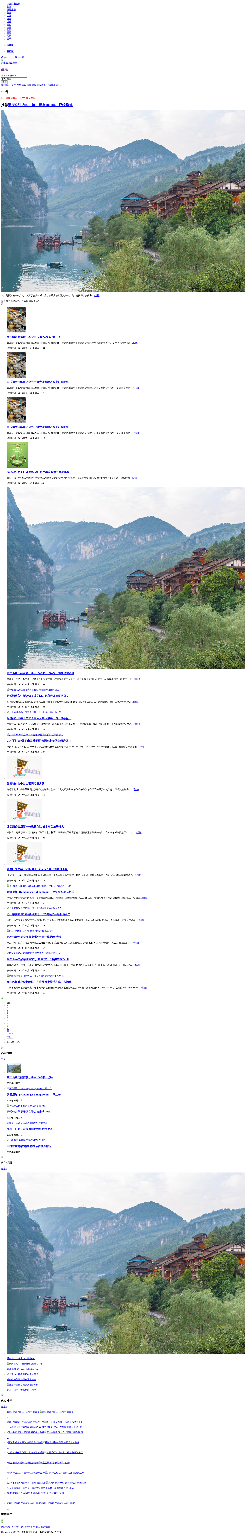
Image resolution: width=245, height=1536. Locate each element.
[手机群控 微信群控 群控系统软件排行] (27, 1140)
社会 (53, 85)
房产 (9, 24)
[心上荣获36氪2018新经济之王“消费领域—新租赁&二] (34, 908)
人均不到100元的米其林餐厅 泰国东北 (27, 1483)
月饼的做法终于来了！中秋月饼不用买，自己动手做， (39, 718)
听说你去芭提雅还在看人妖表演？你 (28, 1111)
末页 (9, 1036)
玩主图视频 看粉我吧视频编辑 (23, 1462)
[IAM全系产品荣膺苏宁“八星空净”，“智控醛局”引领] (34, 953)
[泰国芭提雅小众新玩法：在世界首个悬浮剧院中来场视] (35, 976)
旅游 (49, 85)
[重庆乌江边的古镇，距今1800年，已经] (14, 1072)
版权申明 (25, 1527)
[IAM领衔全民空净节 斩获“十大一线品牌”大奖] (31, 931)
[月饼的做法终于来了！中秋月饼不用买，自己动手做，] (35, 712)
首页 (3, 76)
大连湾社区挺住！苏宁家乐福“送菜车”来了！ (34, 336)
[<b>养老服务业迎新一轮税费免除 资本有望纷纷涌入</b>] (24, 821)
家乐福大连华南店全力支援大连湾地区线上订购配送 (38, 381)
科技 (29, 85)
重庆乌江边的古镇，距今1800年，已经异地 (40, 105)
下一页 (10, 1034)
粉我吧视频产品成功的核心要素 (25, 1503)
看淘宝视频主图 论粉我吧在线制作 (25, 1442)
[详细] (136, 343)
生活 (9, 15)
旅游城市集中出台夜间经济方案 (26, 783)
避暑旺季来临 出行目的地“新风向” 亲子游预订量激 (37, 869)
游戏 (9, 21)
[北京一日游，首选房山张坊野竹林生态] (27, 1123)
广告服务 (35, 1527)
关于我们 (16, 1527)
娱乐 (24, 85)
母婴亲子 (11, 9)
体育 (9, 36)
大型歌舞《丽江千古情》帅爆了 (24, 1412)
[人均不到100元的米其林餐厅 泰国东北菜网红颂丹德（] (35, 734)
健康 (9, 27)
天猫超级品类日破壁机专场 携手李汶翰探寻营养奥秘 (38, 471)
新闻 (9, 6)
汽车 (9, 18)
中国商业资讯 (13, 3)
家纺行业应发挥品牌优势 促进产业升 (26, 1472)
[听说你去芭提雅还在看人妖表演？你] (26, 1106)
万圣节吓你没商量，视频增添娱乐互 (26, 1452)
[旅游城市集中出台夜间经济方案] (24, 778)
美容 (9, 12)
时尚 (39, 85)
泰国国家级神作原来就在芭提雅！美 (26, 1422)
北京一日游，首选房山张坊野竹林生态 (30, 1129)
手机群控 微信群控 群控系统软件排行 (29, 1146)
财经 (9, 33)
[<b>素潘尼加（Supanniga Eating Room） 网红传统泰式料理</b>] (39, 886)
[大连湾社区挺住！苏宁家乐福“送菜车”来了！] (16, 331)
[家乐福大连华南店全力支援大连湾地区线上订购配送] (16, 377)
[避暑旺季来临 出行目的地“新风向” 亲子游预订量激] (24, 864)
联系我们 (45, 1527)
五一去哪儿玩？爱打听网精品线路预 (26, 1432)
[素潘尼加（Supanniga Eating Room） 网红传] (29, 1088)
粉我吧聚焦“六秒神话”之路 (21, 1493)
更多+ (4, 1059)
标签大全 (5, 57)
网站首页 (5, 1527)
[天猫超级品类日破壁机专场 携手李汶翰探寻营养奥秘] (17, 467)
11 (8, 1031)
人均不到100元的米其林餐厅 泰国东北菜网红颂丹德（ (39, 740)
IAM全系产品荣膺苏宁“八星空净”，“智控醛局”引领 (38, 959)
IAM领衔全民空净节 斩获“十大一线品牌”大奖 (34, 936)
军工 (9, 39)
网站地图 (19, 57)
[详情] (97, 295)
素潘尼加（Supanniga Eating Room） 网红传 (34, 1094)
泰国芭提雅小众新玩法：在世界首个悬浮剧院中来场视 (39, 981)
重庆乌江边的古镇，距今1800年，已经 (30, 1077)
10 (8, 1028)
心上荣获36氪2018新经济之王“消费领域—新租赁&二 (38, 914)
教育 (9, 30)
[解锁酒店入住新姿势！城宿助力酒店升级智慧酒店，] (34, 689)
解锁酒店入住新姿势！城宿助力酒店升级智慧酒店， (38, 695)
